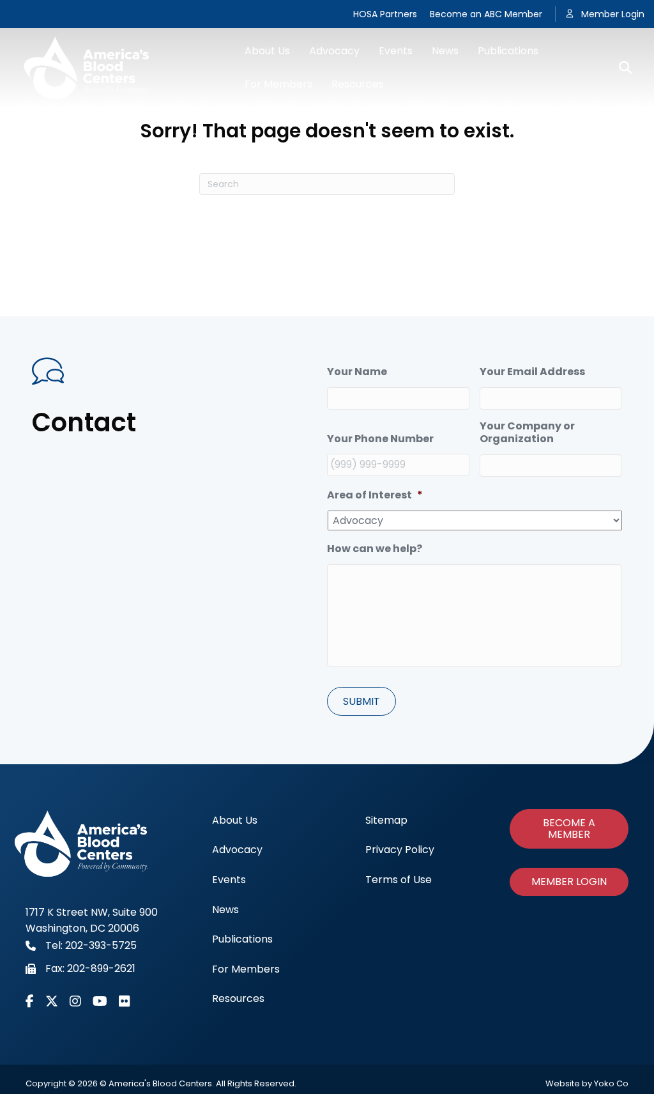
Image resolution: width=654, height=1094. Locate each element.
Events (396, 50)
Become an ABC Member (486, 14)
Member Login (612, 14)
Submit (361, 701)
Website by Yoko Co (586, 1083)
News (445, 50)
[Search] (620, 67)
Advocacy (334, 50)
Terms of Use (398, 879)
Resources (357, 84)
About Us (267, 50)
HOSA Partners (385, 14)
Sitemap (386, 820)
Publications (508, 50)
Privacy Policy (399, 849)
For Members (278, 84)
